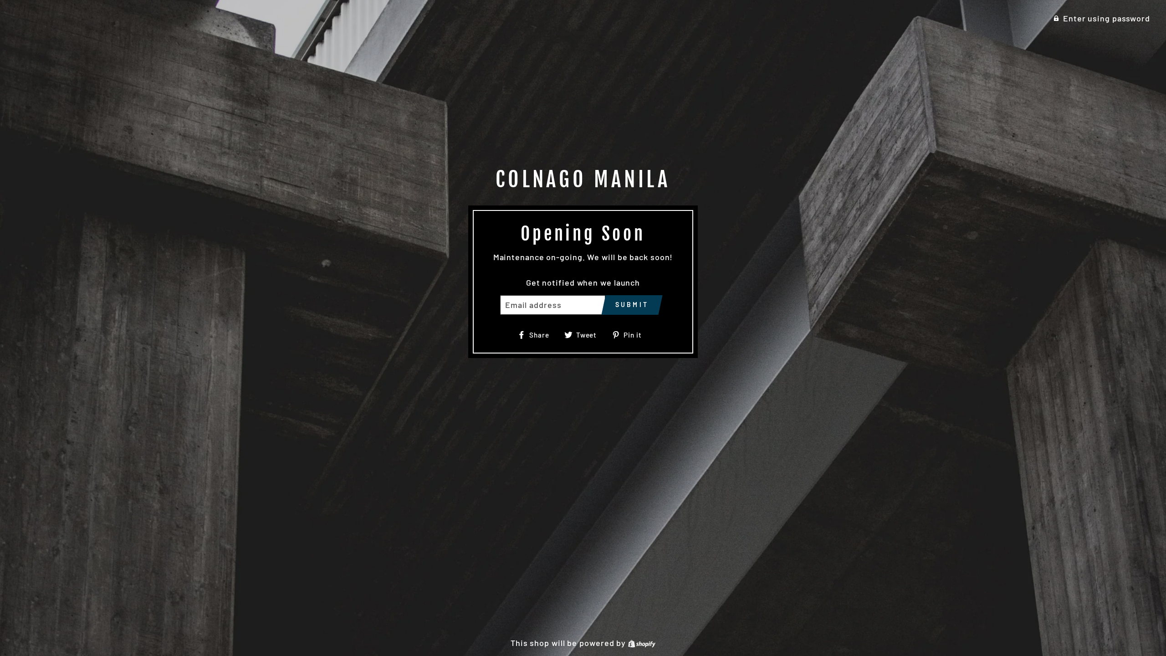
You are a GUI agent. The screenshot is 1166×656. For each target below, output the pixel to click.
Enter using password (1106, 18)
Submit (632, 304)
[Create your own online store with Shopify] (641, 643)
